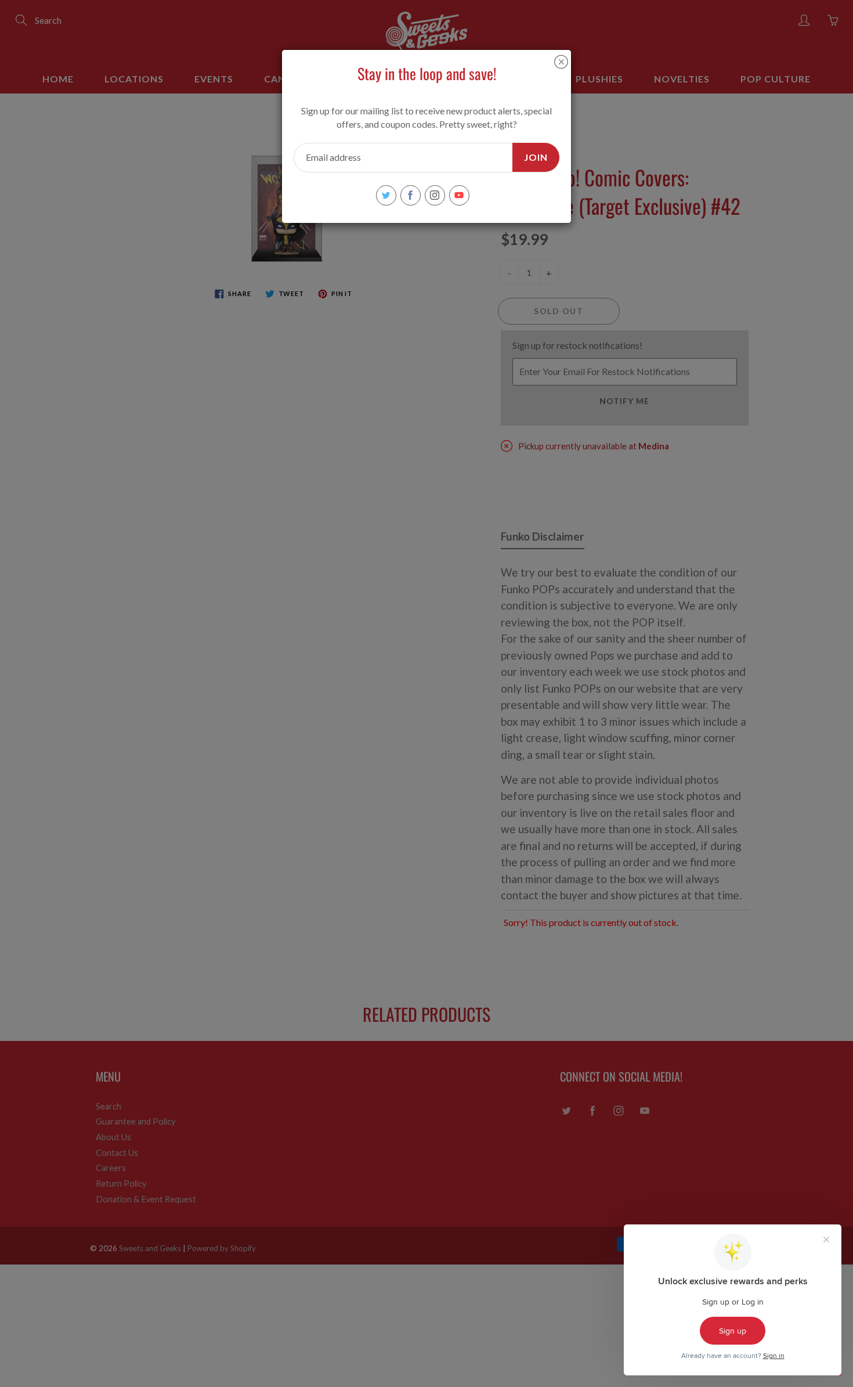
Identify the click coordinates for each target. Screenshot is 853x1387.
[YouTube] (459, 195)
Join (536, 157)
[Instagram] (435, 195)
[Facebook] (410, 195)
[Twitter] (386, 195)
